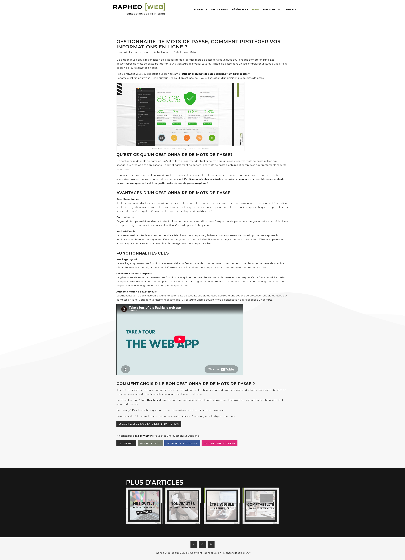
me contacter (143, 435)
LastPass (250, 399)
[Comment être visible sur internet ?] (223, 507)
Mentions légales (233, 552)
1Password (234, 399)
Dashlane (153, 399)
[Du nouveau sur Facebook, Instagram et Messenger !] (184, 507)
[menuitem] (200, 9)
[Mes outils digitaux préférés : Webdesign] (145, 507)
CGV (248, 552)
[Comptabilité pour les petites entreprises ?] (262, 507)
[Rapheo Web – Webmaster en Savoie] (139, 9)
